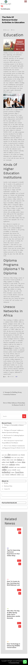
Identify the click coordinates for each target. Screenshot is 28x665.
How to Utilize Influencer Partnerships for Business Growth (14, 404)
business (7, 457)
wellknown (13, 474)
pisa (5, 376)
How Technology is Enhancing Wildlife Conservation (13, 645)
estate (8, 460)
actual (3, 454)
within (19, 474)
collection (21, 457)
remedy (14, 470)
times (12, 472)
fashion (19, 459)
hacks (7, 462)
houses (19, 462)
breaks (3, 457)
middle (15, 467)
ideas (23, 462)
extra (15, 460)
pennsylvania (9, 469)
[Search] (24, 416)
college (4, 460)
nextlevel (23, 467)
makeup (12, 464)
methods (11, 467)
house (16, 462)
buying (12, 457)
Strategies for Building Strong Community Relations (12, 393)
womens (22, 474)
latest (3, 464)
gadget (4, 462)
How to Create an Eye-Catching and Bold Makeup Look (13, 583)
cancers (15, 457)
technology (6, 472)
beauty (23, 455)
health (12, 462)
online (4, 469)
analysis (5, 454)
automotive (14, 455)
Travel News (19, 472)
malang (17, 464)
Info (16, 376)
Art (9, 454)
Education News (7, 348)
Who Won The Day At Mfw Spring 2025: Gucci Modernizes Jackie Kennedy (13, 614)
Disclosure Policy (8, 486)
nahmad (18, 467)
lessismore (7, 464)
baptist (19, 454)
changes (18, 457)
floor (23, 459)
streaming (18, 469)
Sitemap (6, 483)
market (5, 467)
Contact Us (7, 489)
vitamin (7, 474)
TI (2, 6)
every (11, 460)
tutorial (3, 474)
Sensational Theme (14, 662)
